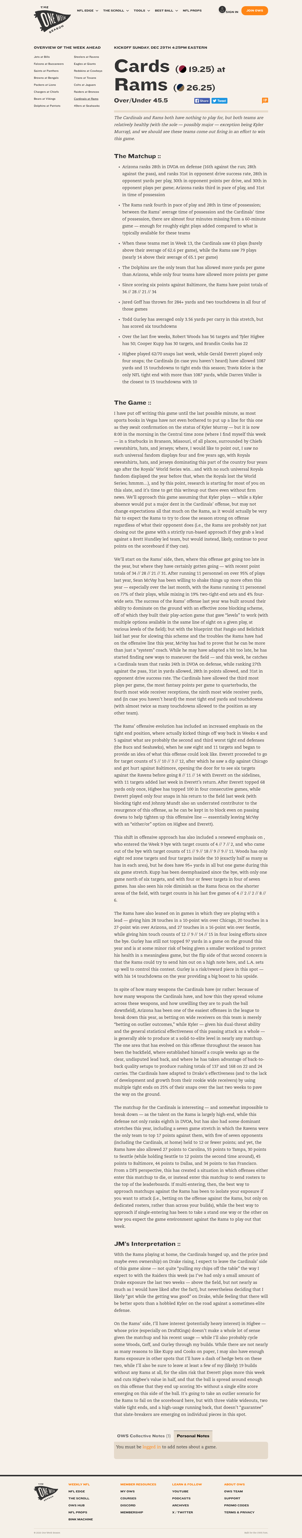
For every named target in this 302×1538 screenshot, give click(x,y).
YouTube (180, 1491)
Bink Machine (80, 1519)
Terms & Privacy (239, 1512)
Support (232, 1498)
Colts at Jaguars (85, 85)
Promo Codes (236, 1505)
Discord (128, 1505)
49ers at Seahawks (87, 106)
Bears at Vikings (44, 99)
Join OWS (254, 10)
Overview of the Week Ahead (67, 48)
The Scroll (113, 10)
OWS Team (233, 1491)
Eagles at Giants (85, 64)
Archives (180, 1505)
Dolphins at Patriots (47, 106)
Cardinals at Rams (86, 99)
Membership (131, 1512)
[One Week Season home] (46, 1492)
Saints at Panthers (46, 71)
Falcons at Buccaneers (49, 64)
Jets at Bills (42, 57)
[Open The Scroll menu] (127, 10)
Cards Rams (169, 75)
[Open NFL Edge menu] (97, 10)
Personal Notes (193, 1436)
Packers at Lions (45, 85)
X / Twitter (182, 1512)
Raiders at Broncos (86, 92)
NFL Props (192, 10)
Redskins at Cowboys (88, 71)
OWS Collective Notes (141, 1436)
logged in (152, 1447)
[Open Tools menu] (149, 10)
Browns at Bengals (46, 78)
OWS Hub (76, 1505)
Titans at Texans (85, 78)
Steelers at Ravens (86, 57)
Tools (139, 10)
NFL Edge (85, 10)
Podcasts (181, 1498)
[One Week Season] (52, 11)
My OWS (127, 1491)
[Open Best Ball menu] (177, 10)
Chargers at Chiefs (46, 92)
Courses (128, 1498)
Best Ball (164, 10)
